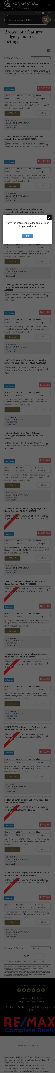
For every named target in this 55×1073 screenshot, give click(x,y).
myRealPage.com (31, 1046)
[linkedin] (29, 990)
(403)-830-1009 (11, 125)
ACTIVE (38, 13)
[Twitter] (24, 990)
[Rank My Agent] (33, 990)
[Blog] (43, 990)
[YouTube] (38, 990)
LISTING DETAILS (12, 113)
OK (27, 236)
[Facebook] (19, 990)
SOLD (49, 13)
